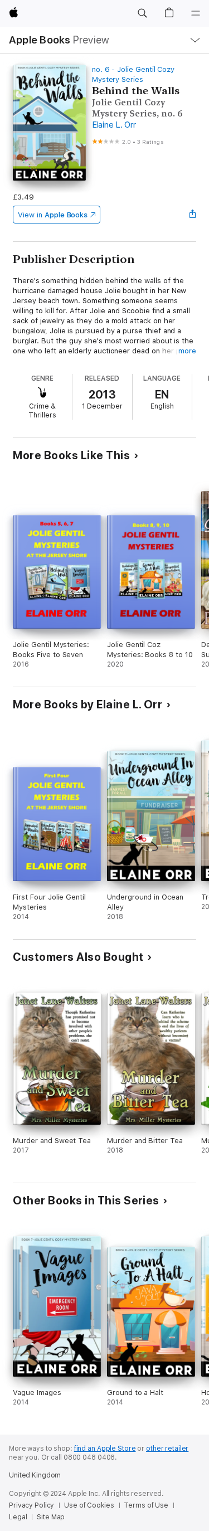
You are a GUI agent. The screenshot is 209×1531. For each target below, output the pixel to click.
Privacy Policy (31, 1505)
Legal (18, 1517)
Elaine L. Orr (114, 125)
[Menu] (195, 13)
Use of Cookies (89, 1505)
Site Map (51, 1517)
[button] (142, 13)
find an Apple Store (105, 1448)
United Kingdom (35, 1475)
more (187, 351)
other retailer (167, 1448)
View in (53, 215)
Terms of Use (146, 1505)
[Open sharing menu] (193, 215)
